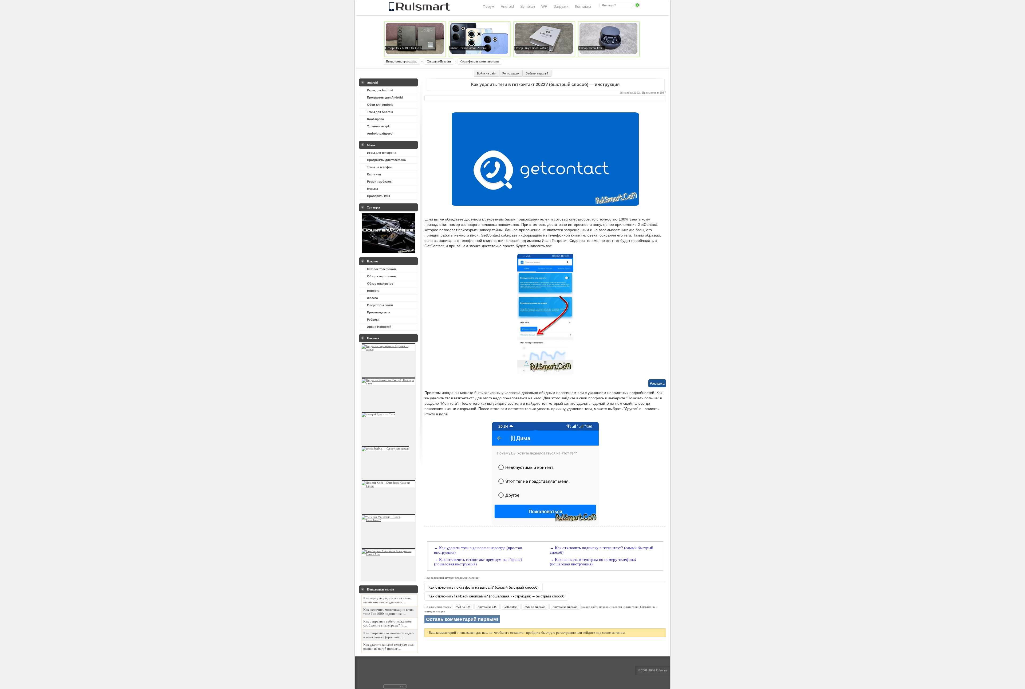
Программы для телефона (386, 160)
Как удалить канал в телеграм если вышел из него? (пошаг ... (389, 647)
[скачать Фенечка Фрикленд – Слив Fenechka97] (388, 520)
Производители (378, 312)
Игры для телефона (381, 152)
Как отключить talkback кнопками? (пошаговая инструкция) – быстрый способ (496, 596)
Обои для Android (380, 104)
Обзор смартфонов (381, 276)
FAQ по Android (535, 606)
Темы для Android (380, 111)
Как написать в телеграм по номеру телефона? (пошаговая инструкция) (593, 561)
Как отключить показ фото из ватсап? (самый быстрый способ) (483, 587)
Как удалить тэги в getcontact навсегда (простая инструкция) (478, 550)
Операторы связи (380, 305)
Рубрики (373, 319)
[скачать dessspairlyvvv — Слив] (378, 414)
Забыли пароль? (537, 73)
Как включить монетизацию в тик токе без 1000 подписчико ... (388, 612)
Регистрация (510, 73)
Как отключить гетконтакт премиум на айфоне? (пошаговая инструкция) (478, 561)
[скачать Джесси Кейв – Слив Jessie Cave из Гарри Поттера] (388, 485)
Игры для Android (380, 90)
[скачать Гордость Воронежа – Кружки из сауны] (388, 349)
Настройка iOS (487, 606)
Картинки (374, 174)
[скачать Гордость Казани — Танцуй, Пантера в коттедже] (388, 383)
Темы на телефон (380, 167)
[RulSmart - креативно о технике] (411, 9)
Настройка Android (565, 606)
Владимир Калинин (467, 577)
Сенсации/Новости (439, 61)
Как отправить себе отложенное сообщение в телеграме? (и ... (387, 623)
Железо (372, 298)
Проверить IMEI (378, 196)
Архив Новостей (379, 326)
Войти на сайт (486, 73)
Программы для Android (385, 97)
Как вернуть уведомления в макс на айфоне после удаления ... (387, 600)
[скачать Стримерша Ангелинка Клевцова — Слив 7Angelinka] (388, 554)
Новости (373, 290)
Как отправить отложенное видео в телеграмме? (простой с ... (388, 635)
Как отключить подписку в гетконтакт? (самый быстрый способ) (601, 550)
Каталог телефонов (381, 269)
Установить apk (378, 126)
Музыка (372, 188)
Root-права (375, 119)
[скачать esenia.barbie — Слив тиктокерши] (385, 448)
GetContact (510, 606)
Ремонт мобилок (379, 181)
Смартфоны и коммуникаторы (479, 61)
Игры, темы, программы (401, 61)
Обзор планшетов (380, 283)
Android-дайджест (380, 133)
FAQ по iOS (462, 606)
